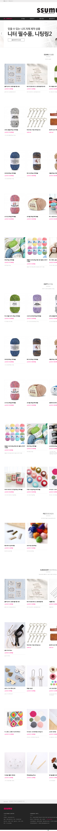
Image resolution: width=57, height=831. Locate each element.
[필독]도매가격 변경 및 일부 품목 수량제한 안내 (18, 801)
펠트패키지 (52, 18)
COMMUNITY (9, 18)
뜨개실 (23, 18)
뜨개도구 (32, 18)
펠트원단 (41, 18)
